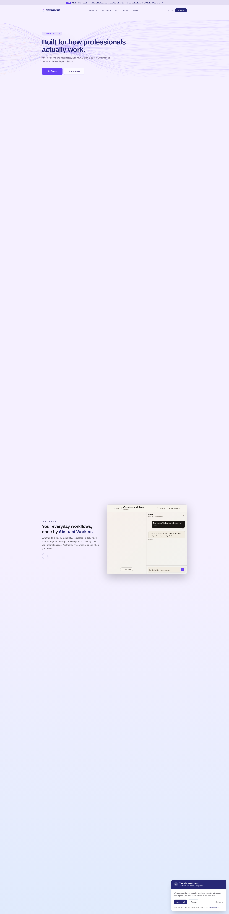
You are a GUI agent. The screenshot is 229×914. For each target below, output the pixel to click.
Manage (193, 902)
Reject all (219, 902)
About (117, 10)
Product (92, 10)
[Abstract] (51, 10)
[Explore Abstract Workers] (45, 556)
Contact (136, 10)
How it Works (74, 71)
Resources (105, 10)
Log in (170, 10)
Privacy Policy (214, 907)
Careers (126, 10)
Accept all (181, 902)
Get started (181, 10)
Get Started (52, 71)
